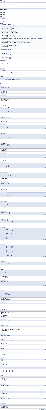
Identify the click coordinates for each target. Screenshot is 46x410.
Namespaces (10, 2)
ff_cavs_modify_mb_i (5, 36)
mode (12, 35)
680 (4, 315)
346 (4, 207)
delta (14, 38)
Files (17, 2)
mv (19, 39)
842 (4, 342)
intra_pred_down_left (5, 32)
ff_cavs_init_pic (5, 46)
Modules (8, 2)
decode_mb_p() (13, 105)
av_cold (1, 48)
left (13, 28)
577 (4, 298)
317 (4, 178)
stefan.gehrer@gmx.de (7, 63)
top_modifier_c (7, 58)
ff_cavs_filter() (5, 92)
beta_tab (5, 72)
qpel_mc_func (32, 38)
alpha (2, 72)
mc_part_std (4, 38)
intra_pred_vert (5, 28)
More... (18, 45)
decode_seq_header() (6, 331)
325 (4, 188)
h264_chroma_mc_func (38, 38)
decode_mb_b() (5, 105)
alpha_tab (5, 72)
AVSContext (7, 25)
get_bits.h (4, 12)
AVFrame (7, 229)
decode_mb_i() (8, 105)
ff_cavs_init (4, 48)
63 (4, 380)
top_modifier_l (7, 56)
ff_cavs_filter (4, 25)
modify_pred (4, 35)
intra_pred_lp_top (5, 34)
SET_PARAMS (4, 21)
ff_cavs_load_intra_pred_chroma (6, 27)
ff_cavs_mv (4, 42)
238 (4, 120)
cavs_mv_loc (11, 42)
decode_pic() (5, 316)
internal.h (4, 15)
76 (4, 91)
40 (4, 354)
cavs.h (3, 17)
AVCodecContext (8, 48)
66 (4, 393)
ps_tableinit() (5, 355)
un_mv (6, 54)
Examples (20, 2)
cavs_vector (6, 24)
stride (16, 28)
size (28, 42)
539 (4, 276)
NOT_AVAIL (10, 54)
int (2, 24)
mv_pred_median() (6, 277)
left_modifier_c (7, 57)
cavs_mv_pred (21, 42)
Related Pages (4, 2)
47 (4, 364)
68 (4, 406)
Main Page (2, 2)
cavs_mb (12, 25)
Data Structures (14, 2)
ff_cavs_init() (5, 150)
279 (4, 149)
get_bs (4, 24)
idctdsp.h (4, 14)
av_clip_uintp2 (8, 72)
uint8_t (7, 28)
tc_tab (6, 53)
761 (4, 330)
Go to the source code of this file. (3, 18)
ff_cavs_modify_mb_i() (6, 394)
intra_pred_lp (4, 31)
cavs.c (6, 91)
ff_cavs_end (4, 49)
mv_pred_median (5, 41)
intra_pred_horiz (5, 29)
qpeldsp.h (4, 16)
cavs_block (26, 42)
